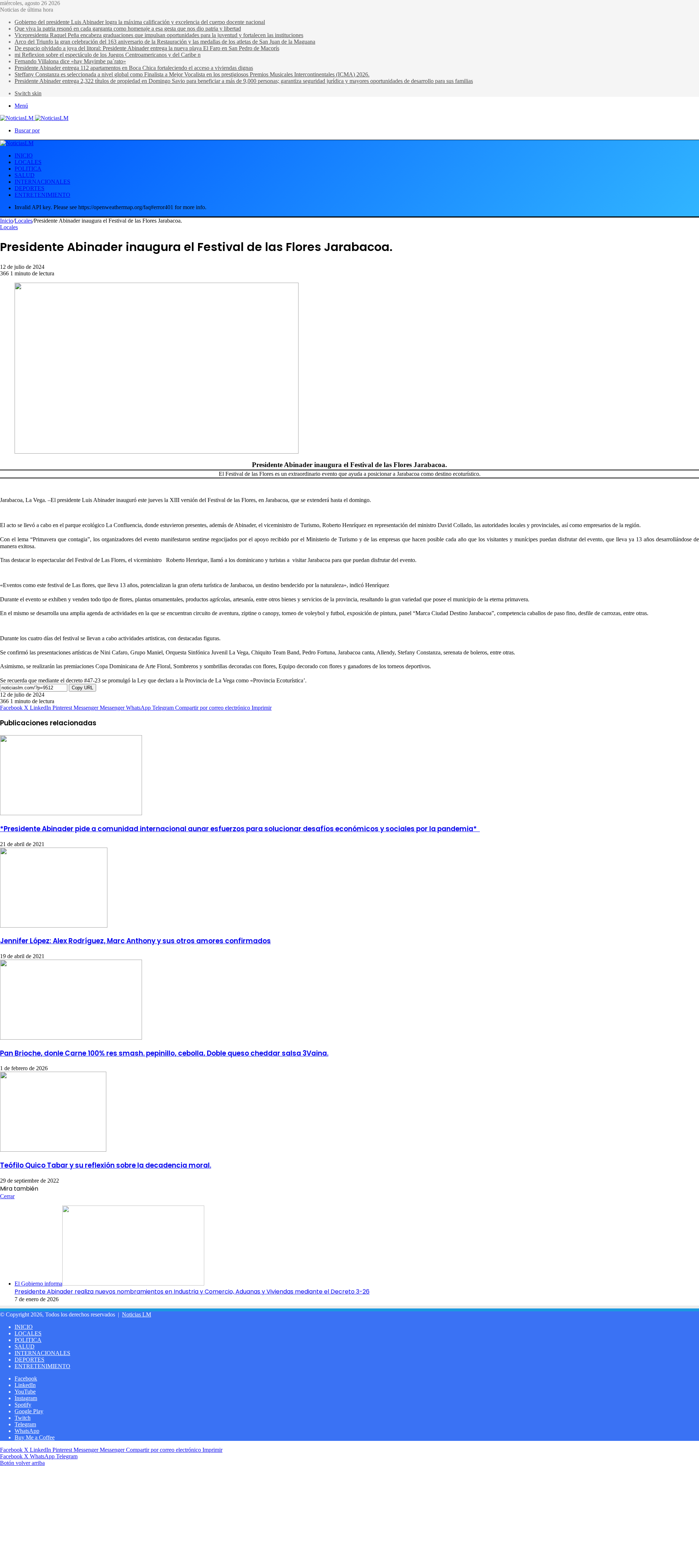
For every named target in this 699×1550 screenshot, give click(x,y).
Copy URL (82, 687)
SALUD (25, 175)
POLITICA (28, 169)
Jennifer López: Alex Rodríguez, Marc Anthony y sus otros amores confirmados (135, 941)
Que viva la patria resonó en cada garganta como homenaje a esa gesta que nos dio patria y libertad (128, 28)
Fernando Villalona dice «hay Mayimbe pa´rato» (70, 61)
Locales (23, 221)
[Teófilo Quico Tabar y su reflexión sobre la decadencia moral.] (53, 1150)
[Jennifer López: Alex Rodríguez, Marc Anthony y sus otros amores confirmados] (53, 926)
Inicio (6, 221)
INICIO (24, 155)
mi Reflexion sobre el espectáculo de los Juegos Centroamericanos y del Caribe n (108, 55)
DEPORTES (29, 188)
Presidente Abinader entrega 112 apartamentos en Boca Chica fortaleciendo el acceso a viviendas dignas (134, 68)
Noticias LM (136, 1314)
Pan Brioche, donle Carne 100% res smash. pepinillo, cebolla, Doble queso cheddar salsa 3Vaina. (164, 1053)
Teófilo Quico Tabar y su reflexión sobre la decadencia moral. (105, 1165)
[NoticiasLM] (34, 118)
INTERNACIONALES (42, 182)
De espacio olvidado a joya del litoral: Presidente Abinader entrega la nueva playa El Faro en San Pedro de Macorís (147, 48)
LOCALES (28, 162)
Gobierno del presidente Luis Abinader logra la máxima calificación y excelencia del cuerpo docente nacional (140, 22)
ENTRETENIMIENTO (42, 195)
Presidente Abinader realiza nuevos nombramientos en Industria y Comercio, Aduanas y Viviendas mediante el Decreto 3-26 (192, 1291)
